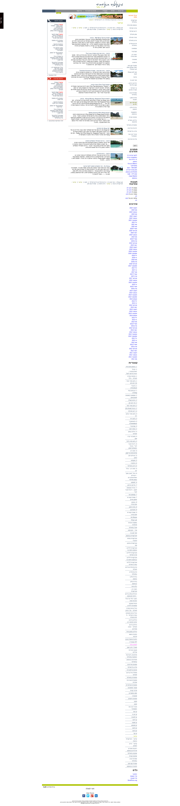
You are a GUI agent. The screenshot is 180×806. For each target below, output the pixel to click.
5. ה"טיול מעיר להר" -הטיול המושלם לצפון (132, 446)
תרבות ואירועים (132, 128)
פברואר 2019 (133, 243)
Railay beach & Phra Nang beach (99, 112)
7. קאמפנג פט (133, 494)
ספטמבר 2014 (132, 297)
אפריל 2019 (133, 239)
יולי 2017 (134, 268)
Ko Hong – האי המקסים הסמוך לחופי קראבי (96, 166)
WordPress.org (132, 780)
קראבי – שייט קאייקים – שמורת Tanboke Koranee (95, 70)
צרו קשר (79, 11)
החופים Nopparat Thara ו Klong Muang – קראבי (95, 98)
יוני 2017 (134, 270)
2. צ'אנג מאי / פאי (132, 405)
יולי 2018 (134, 255)
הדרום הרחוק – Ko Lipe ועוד (132, 84)
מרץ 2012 (134, 346)
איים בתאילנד (133, 40)
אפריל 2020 (133, 228)
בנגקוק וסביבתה (132, 25)
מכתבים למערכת (90, 11)
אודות (112, 11)
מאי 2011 (134, 359)
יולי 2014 (134, 301)
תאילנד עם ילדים (133, 103)
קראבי (135, 77)
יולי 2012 (134, 338)
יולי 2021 (134, 222)
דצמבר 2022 (133, 216)
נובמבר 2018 (133, 249)
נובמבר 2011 (133, 355)
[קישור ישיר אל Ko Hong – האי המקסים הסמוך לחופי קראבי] (117, 172)
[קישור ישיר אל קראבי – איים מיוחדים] (117, 160)
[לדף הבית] (90, 9)
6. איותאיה (134, 463)
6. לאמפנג (134, 482)
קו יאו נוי (134, 714)
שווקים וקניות (133, 117)
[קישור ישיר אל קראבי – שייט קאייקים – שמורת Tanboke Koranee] (117, 77)
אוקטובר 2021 (133, 220)
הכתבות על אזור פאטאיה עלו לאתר (57, 44)
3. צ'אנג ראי (133, 418)
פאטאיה (134, 59)
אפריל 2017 (133, 274)
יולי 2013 (134, 317)
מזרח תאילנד (133, 37)
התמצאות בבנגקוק (134, 113)
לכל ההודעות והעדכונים (55, 121)
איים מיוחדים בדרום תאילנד (98, 28)
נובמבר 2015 (133, 280)
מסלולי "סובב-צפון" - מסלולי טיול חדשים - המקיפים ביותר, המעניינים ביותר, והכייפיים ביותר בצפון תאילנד (56, 28)
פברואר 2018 (133, 264)
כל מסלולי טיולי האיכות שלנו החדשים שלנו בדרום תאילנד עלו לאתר (56, 58)
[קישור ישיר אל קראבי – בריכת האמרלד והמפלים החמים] (117, 147)
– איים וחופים (104, 29)
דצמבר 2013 (133, 309)
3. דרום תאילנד (132, 411)
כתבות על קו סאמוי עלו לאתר (57, 41)
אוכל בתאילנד (133, 527)
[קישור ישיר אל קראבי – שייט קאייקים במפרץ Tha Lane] (117, 59)
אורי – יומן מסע (132, 530)
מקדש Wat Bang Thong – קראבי (100, 37)
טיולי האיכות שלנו (133, 16)
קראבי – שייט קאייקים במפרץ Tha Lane (98, 53)
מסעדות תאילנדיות (131, 685)
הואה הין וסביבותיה (134, 55)
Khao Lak (134, 520)
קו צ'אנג (134, 730)
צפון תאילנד (133, 34)
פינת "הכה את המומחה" (132, 135)
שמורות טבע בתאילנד (133, 93)
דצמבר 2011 (133, 353)
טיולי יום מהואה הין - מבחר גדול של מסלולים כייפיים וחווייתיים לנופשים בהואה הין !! (57, 70)
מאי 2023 (134, 214)
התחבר (135, 774)
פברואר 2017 (133, 278)
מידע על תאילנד (132, 131)
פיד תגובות (134, 778)
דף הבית (120, 11)
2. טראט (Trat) (132, 400)
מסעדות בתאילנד (132, 125)
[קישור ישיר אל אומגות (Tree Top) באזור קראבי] (117, 91)
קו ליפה (134, 720)
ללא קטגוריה (133, 642)
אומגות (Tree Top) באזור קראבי (100, 84)
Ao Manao (134, 517)
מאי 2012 (134, 342)
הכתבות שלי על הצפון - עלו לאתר (56, 53)
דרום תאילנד (133, 31)
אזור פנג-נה (133, 80)
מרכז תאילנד (133, 28)
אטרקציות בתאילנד (134, 21)
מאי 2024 (134, 210)
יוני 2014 (134, 303)
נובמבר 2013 (133, 311)
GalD (44, 787)
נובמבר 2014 (133, 293)
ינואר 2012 (134, 350)
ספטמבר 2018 (132, 253)
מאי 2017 (134, 272)
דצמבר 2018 (133, 247)
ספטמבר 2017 (132, 266)
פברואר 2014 (133, 305)
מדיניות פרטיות (132, 139)
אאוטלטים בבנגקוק (131, 172)
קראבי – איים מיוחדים (103, 153)
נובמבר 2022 (133, 218)
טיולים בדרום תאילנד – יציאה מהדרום (132, 627)
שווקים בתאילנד (132, 753)
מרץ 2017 (134, 276)
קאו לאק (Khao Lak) (132, 73)
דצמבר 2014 (133, 290)
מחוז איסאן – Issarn (133, 98)
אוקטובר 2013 (133, 313)
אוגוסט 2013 (133, 315)
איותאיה (134, 62)
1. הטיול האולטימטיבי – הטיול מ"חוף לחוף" (131, 371)
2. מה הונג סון (133, 403)
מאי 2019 (134, 237)
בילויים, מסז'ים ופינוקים (132, 121)
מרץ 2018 (134, 261)
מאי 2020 (134, 226)
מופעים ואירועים (132, 664)
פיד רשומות (133, 776)
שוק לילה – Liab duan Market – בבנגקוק (132, 176)
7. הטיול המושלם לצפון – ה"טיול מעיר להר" (131, 490)
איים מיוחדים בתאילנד (133, 44)
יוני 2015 (134, 284)
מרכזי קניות (133, 690)
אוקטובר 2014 (133, 295)
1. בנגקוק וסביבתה (131, 366)
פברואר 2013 (133, 328)
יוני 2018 (134, 257)
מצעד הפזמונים (132, 687)
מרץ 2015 (134, 288)
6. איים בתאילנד (132, 466)
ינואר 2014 (134, 307)
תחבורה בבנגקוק (132, 766)
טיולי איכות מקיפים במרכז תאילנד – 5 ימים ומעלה (131, 615)
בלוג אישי (134, 586)
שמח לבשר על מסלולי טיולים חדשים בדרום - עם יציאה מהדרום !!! (57, 36)
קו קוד (135, 733)
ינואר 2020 (134, 233)
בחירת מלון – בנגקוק (133, 108)
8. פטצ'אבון (133, 509)
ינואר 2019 (134, 245)
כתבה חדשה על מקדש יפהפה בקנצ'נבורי (58, 49)
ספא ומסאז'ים (133, 693)
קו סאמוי (134, 722)
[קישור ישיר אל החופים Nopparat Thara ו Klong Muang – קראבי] (117, 105)
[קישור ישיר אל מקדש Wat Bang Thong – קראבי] (117, 44)
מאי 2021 (134, 224)
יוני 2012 (134, 340)
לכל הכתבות (52, 75)
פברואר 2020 (133, 230)
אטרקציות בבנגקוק (131, 535)
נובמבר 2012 (133, 332)
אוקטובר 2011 (133, 357)
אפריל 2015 (133, 286)
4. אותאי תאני (133, 429)
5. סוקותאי (134, 460)
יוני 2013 (134, 319)
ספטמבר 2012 (132, 336)
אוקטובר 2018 (133, 251)
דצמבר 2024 (133, 208)
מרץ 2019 (134, 241)
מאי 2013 (134, 322)
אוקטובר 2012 (133, 334)
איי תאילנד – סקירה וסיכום (133, 89)
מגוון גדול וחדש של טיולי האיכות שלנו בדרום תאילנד (57, 64)
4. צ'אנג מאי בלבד (131, 441)
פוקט (135, 701)
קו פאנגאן (134, 725)
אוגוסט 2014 (133, 299)
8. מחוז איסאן (133, 507)
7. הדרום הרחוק (132, 485)
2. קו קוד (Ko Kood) (131, 408)
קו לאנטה (134, 717)
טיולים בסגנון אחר (131, 631)
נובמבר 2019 (133, 235)
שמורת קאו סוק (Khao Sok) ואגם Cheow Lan (132, 67)
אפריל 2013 (133, 324)
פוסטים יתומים (132, 698)
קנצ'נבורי (134, 51)
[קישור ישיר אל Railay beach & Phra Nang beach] (117, 119)
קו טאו (135, 711)
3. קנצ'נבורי (133, 426)
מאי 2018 (134, 259)
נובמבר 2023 (133, 212)
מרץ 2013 (134, 326)
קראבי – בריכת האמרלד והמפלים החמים (98, 141)
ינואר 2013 (134, 330)
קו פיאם (134, 728)
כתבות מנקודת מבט (131, 639)
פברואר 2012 (133, 348)
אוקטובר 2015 (133, 282)
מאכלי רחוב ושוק (132, 647)
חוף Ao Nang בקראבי (103, 128)
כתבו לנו (129, 188)
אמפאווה (134, 48)
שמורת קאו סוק (132, 763)
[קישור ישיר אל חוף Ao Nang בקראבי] (117, 134)
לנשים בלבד (133, 644)
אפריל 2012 (133, 344)
